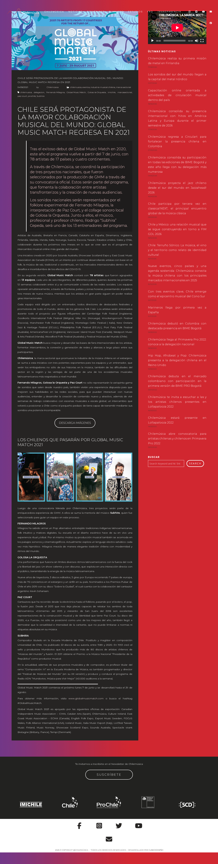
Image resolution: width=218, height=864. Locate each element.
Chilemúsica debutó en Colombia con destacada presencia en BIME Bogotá (177, 326)
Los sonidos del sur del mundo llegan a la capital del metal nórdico (177, 77)
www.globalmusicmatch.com (86, 698)
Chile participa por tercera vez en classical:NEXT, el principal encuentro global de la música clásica (177, 208)
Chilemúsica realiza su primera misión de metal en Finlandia (177, 61)
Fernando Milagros (55, 92)
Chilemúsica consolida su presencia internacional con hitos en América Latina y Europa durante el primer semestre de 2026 (177, 118)
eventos (86, 87)
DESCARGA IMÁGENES (75, 423)
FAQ (150, 11)
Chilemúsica (54, 11)
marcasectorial (125, 92)
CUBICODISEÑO (156, 850)
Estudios (135, 11)
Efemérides (96, 11)
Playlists (116, 11)
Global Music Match (76, 92)
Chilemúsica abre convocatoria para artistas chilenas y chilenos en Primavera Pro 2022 (177, 438)
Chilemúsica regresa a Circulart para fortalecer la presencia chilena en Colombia (177, 141)
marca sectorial (123, 87)
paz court (22, 96)
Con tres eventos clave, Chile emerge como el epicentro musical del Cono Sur (177, 294)
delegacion (39, 92)
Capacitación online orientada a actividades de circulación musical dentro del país (177, 95)
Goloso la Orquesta (97, 92)
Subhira (40, 96)
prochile (32, 96)
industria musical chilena (103, 87)
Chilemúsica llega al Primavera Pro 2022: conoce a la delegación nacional (177, 342)
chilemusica (76, 87)
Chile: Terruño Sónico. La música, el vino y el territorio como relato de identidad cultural (177, 250)
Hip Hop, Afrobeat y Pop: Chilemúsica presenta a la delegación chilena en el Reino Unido (177, 360)
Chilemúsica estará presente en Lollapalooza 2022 (177, 420)
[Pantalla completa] (202, 40)
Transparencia (169, 11)
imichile (111, 92)
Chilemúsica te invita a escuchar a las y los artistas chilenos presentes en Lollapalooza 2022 (177, 401)
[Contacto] (109, 837)
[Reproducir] (152, 40)
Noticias (75, 11)
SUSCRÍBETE (109, 775)
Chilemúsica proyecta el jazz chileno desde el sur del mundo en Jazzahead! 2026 (177, 187)
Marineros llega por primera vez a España (177, 310)
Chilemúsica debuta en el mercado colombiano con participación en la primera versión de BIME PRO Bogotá (177, 381)
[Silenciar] (196, 40)
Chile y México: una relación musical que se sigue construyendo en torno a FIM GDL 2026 (177, 229)
